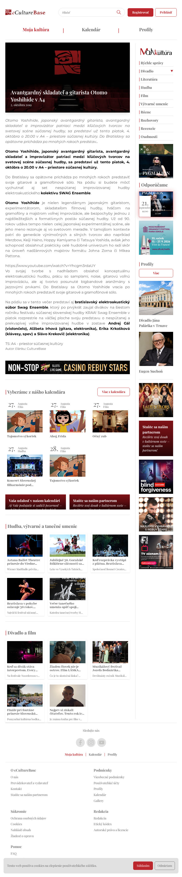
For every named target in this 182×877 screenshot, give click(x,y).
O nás (14, 777)
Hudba (145, 87)
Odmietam (165, 865)
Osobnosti (148, 136)
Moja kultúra (36, 29)
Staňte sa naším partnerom (29, 795)
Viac (156, 273)
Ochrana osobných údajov (28, 818)
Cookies (16, 824)
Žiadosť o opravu (22, 836)
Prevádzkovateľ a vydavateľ (29, 783)
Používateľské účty (106, 783)
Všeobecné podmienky (109, 777)
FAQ (13, 853)
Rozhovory (148, 120)
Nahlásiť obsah (21, 830)
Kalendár (91, 29)
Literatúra (148, 79)
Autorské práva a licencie (111, 830)
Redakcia (100, 818)
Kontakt (16, 789)
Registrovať (140, 12)
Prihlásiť (166, 12)
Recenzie (147, 128)
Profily (146, 29)
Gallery (99, 801)
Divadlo (146, 71)
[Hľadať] (119, 12)
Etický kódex (103, 824)
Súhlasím (143, 865)
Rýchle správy (151, 62)
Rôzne (145, 112)
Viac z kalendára (113, 392)
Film (143, 95)
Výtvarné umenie (153, 103)
